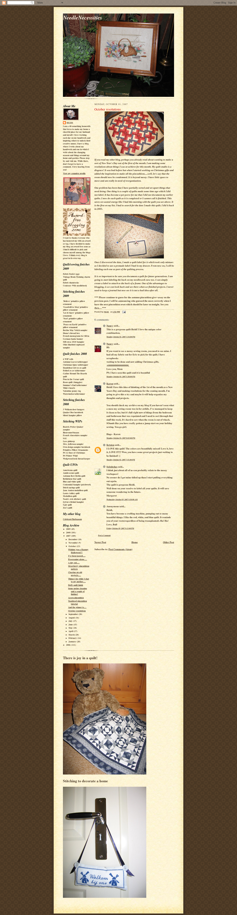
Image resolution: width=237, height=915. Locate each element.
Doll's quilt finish (75, 585)
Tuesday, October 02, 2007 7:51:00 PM (120, 459)
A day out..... (74, 562)
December (73, 539)
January (73, 641)
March (72, 634)
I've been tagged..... (77, 555)
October (72, 546)
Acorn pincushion (76, 597)
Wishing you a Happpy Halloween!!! (78, 551)
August (72, 617)
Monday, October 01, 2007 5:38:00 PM (120, 376)
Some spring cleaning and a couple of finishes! (77, 591)
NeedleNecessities (82, 17)
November (73, 542)
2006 (68, 644)
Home (134, 542)
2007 (68, 535)
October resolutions (77, 610)
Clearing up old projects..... (75, 574)
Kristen (110, 444)
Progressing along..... (77, 559)
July (71, 621)
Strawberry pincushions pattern (78, 568)
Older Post (168, 542)
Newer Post (100, 542)
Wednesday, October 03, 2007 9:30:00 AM (122, 499)
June (71, 624)
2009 (68, 529)
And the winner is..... (77, 607)
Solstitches (111, 466)
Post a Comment (104, 535)
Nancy (109, 325)
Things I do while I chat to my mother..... (78, 580)
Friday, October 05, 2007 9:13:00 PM (120, 528)
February (73, 638)
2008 (68, 532)
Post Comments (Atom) (120, 549)
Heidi (70, 122)
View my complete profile (74, 173)
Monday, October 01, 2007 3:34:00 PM (120, 336)
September (74, 614)
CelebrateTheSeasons (72, 519)
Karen (109, 383)
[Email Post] (123, 312)
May (71, 627)
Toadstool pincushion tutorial (77, 602)
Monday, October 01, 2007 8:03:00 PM (120, 438)
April (71, 631)
